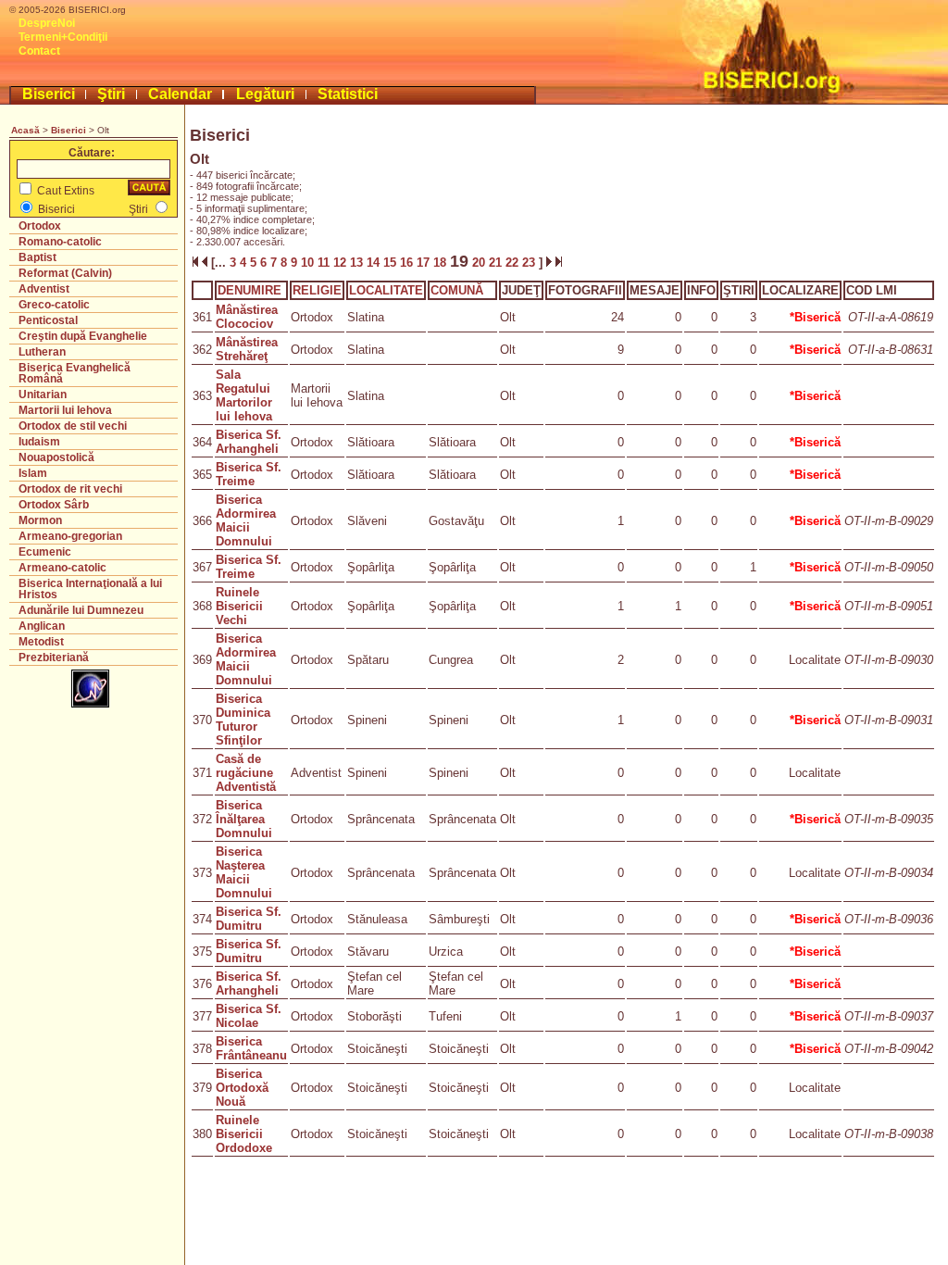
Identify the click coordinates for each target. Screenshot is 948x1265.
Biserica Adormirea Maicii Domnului (246, 520)
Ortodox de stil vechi (73, 426)
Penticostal (48, 320)
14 (375, 262)
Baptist (37, 257)
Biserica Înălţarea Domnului (244, 819)
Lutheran (42, 351)
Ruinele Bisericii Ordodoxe (244, 1134)
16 (408, 262)
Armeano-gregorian (70, 536)
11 (325, 262)
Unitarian (43, 394)
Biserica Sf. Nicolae (248, 1016)
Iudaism (39, 441)
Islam (33, 473)
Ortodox (40, 226)
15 (391, 262)
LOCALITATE (386, 290)
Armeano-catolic (62, 567)
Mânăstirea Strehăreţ (247, 349)
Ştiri (111, 94)
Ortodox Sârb (54, 504)
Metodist (41, 641)
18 (441, 262)
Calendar (180, 94)
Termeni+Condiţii (63, 37)
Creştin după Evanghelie (83, 336)
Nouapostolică (56, 457)
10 (309, 262)
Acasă (25, 130)
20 (478, 262)
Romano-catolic (60, 241)
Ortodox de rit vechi (70, 489)
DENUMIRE (249, 290)
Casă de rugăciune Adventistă (246, 773)
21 (497, 262)
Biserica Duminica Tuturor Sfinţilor (243, 719)
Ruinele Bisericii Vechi (239, 606)
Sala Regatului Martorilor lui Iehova (244, 395)
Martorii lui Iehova (65, 410)
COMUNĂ (456, 290)
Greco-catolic (54, 304)
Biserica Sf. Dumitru (248, 919)
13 (358, 262)
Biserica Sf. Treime (248, 474)
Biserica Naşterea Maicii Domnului (244, 872)
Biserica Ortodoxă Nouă (242, 1087)
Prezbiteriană (54, 657)
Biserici (48, 94)
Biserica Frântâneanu (251, 1048)
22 (513, 262)
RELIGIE (317, 290)
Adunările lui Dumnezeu (81, 610)
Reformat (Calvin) (65, 273)
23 (530, 262)
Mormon (40, 520)
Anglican (42, 626)
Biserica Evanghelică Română (75, 373)
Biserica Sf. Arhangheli (248, 442)
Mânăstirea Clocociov (247, 317)
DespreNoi (47, 23)
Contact (39, 50)
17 (425, 262)
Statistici (348, 94)
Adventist (44, 288)
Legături (265, 94)
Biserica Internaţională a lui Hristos (90, 589)
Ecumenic (45, 551)
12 (341, 262)
